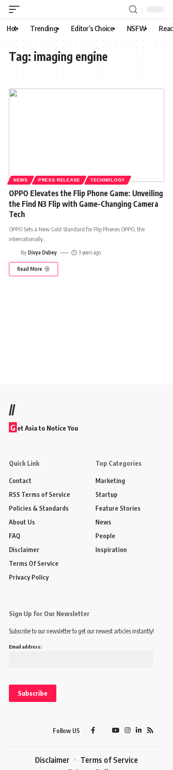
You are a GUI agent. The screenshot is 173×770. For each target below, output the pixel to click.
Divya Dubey (42, 252)
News (20, 179)
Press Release (59, 179)
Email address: (25, 646)
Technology (107, 179)
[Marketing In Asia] (24, 731)
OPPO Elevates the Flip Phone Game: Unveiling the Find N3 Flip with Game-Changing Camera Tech (86, 203)
